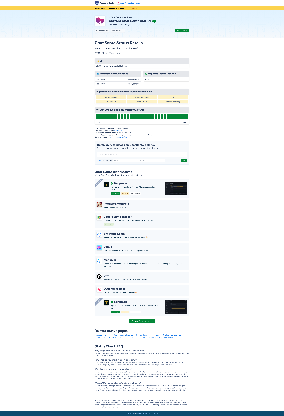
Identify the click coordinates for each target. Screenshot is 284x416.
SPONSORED (98, 183)
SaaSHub (139, 413)
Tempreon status (101, 335)
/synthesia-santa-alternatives (108, 231)
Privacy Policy (147, 413)
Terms (156, 413)
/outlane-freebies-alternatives (109, 286)
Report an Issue (182, 30)
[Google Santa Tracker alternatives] (99, 217)
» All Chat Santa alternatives (141, 321)
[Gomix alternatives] (99, 247)
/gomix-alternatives (105, 244)
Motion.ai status (114, 337)
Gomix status (100, 337)
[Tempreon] (106, 184)
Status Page (130, 413)
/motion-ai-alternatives (106, 257)
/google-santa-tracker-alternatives (111, 214)
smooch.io (118, 130)
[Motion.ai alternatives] (99, 261)
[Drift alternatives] (99, 276)
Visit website (115, 193)
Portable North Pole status (122, 335)
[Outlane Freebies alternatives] (99, 289)
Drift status (129, 337)
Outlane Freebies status (146, 337)
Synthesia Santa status (172, 335)
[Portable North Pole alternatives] (99, 204)
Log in (99, 160)
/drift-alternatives (104, 273)
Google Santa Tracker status (147, 335)
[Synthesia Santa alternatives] (99, 234)
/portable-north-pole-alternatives (110, 201)
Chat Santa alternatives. (119, 137)
